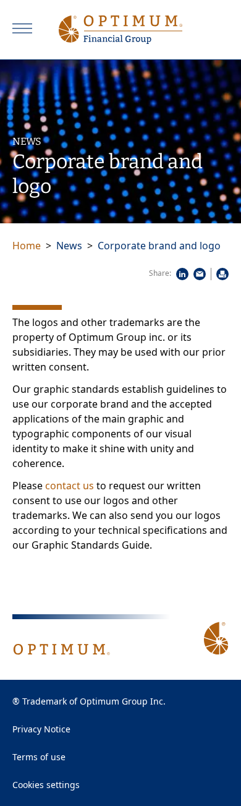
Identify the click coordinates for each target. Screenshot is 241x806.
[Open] (22, 28)
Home (26, 245)
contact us (69, 485)
